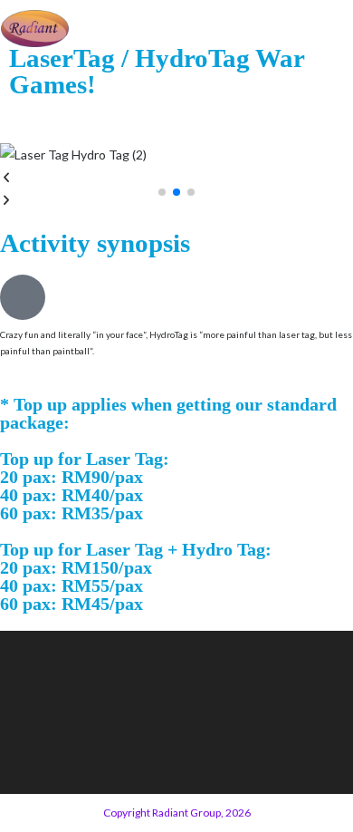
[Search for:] (338, 28)
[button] (176, 177)
